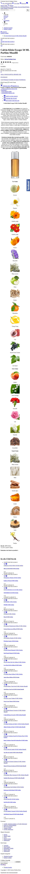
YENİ (2, 38)
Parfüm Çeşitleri (8, 29)
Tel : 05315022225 (6, 3)
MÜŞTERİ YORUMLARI (11, 100)
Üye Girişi (15, 3)
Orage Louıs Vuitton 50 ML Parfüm (11, 701)
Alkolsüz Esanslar (8, 27)
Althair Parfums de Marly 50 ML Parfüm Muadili (14, 727)
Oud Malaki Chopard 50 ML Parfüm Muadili (13, 814)
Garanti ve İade (7, 828)
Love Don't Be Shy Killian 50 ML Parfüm (13, 665)
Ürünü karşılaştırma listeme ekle (9, 88)
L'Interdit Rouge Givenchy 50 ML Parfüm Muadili (15, 714)
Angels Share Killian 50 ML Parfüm (11, 677)
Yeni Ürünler (7, 847)
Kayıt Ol (23, 3)
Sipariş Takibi (7, 836)
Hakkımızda (7, 840)
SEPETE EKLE (6, 86)
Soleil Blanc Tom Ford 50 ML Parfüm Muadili (14, 689)
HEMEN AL (15, 86)
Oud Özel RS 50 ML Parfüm (10, 802)
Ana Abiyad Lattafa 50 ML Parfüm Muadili (13, 752)
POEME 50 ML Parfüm (9, 604)
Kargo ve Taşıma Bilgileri (10, 825)
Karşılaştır (3, 90)
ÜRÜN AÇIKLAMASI (11, 96)
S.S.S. (5, 837)
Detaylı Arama (7, 839)
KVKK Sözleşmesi (8, 829)
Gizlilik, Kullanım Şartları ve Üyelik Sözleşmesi (15, 824)
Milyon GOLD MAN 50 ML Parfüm (11, 568)
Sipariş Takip (7, 849)
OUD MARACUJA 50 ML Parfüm (11, 592)
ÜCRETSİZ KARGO (9, 38)
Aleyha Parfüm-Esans (10, 59)
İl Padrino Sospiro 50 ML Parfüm (11, 641)
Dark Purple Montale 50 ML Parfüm (12, 653)
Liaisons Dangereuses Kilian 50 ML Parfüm (13, 629)
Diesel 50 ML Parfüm (8, 616)
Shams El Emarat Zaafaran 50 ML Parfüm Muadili (15, 766)
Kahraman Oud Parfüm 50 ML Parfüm (12, 790)
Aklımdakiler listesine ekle (7, 93)
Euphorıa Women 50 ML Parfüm (11, 580)
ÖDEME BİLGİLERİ (10, 98)
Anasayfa (4, 31)
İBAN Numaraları (8, 826)
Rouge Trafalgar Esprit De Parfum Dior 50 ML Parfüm (16, 740)
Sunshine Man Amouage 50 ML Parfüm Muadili (14, 778)
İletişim (10, 5)
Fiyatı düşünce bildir (6, 91)
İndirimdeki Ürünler (8, 848)
